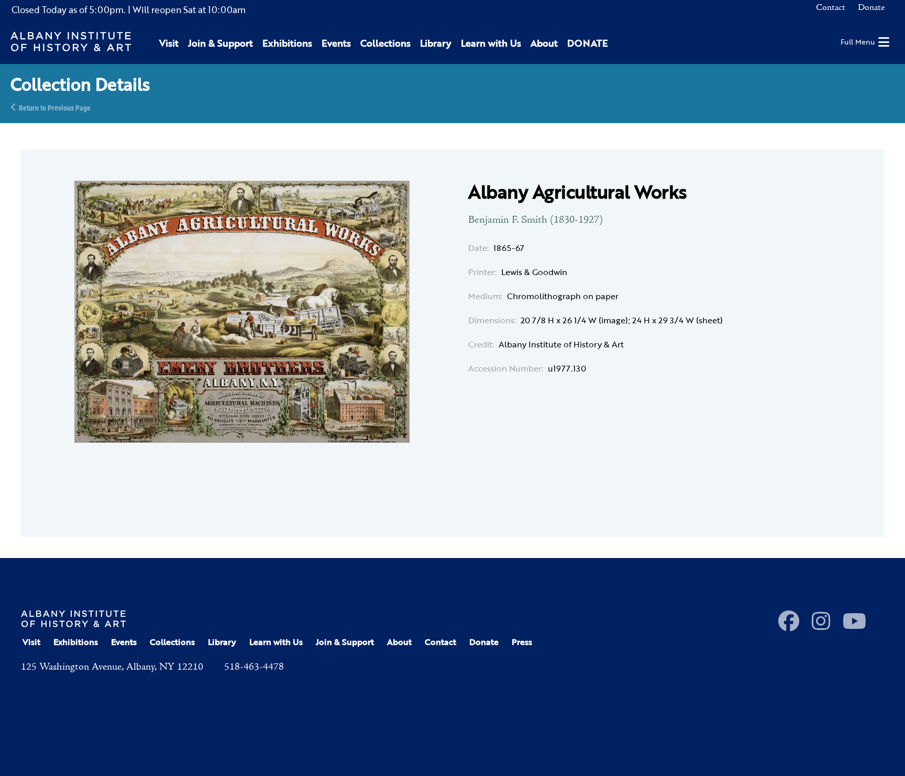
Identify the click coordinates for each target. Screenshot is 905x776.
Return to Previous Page (55, 107)
